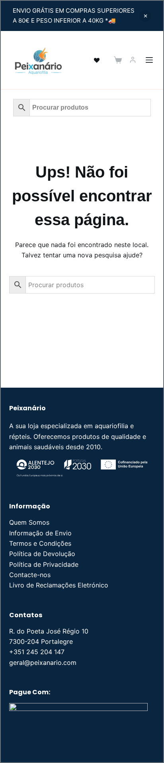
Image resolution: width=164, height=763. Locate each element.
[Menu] (149, 60)
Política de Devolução (42, 554)
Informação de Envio (40, 533)
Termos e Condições (40, 543)
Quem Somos (29, 522)
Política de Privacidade (43, 564)
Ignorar (145, 16)
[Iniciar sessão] (133, 60)
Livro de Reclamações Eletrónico (58, 585)
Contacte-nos (30, 575)
